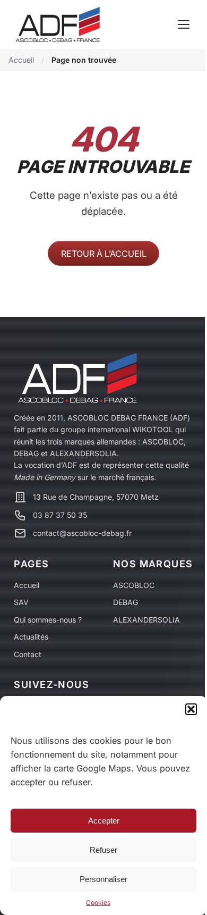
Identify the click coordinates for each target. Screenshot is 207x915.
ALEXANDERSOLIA (146, 619)
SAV (21, 602)
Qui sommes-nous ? (48, 619)
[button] (191, 709)
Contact (27, 654)
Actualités (31, 636)
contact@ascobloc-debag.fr (82, 533)
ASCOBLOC (133, 585)
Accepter (103, 820)
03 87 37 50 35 (60, 515)
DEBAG (125, 602)
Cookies (98, 902)
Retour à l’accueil (103, 253)
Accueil (21, 59)
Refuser (103, 849)
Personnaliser (103, 879)
